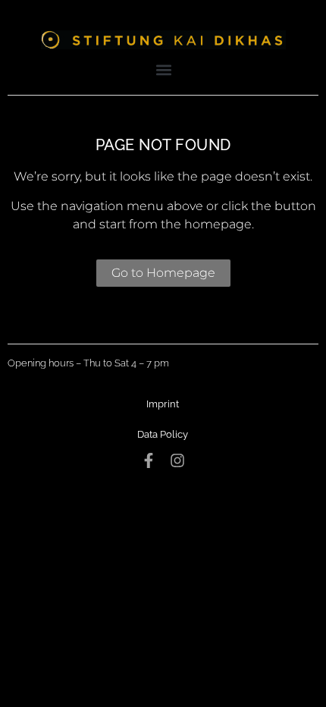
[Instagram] (177, 460)
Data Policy (162, 434)
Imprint (162, 404)
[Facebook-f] (148, 460)
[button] (164, 69)
